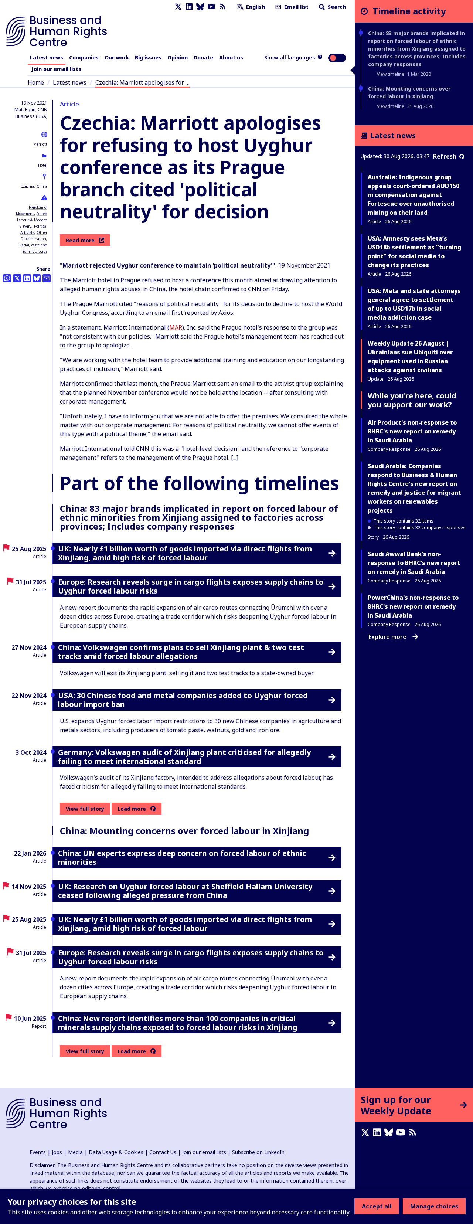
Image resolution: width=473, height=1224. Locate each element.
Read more (80, 240)
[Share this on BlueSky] (37, 278)
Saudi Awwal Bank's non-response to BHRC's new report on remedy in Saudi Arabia (414, 563)
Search (336, 6)
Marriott (40, 144)
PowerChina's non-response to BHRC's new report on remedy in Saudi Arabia (413, 606)
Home (36, 82)
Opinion (177, 57)
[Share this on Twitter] (17, 278)
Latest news (46, 57)
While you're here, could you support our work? (412, 400)
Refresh (444, 156)
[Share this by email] (46, 278)
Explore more (387, 637)
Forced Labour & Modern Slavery (32, 220)
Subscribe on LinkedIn (258, 1152)
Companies (84, 57)
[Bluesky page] (200, 7)
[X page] (178, 7)
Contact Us (162, 1152)
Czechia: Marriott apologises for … (142, 82)
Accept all (377, 1206)
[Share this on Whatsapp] (7, 278)
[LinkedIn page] (189, 7)
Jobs (57, 1152)
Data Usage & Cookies (116, 1152)
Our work (117, 57)
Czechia (27, 186)
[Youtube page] (211, 7)
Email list (296, 6)
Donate (203, 57)
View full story (85, 808)
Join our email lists (56, 68)
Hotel (42, 165)
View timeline (390, 74)
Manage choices (434, 1206)
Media (75, 1152)
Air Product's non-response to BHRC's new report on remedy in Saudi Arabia (412, 431)
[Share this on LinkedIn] (27, 278)
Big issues (148, 57)
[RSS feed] (222, 7)
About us (231, 57)
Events (38, 1152)
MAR (175, 327)
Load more (132, 809)
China (42, 186)
